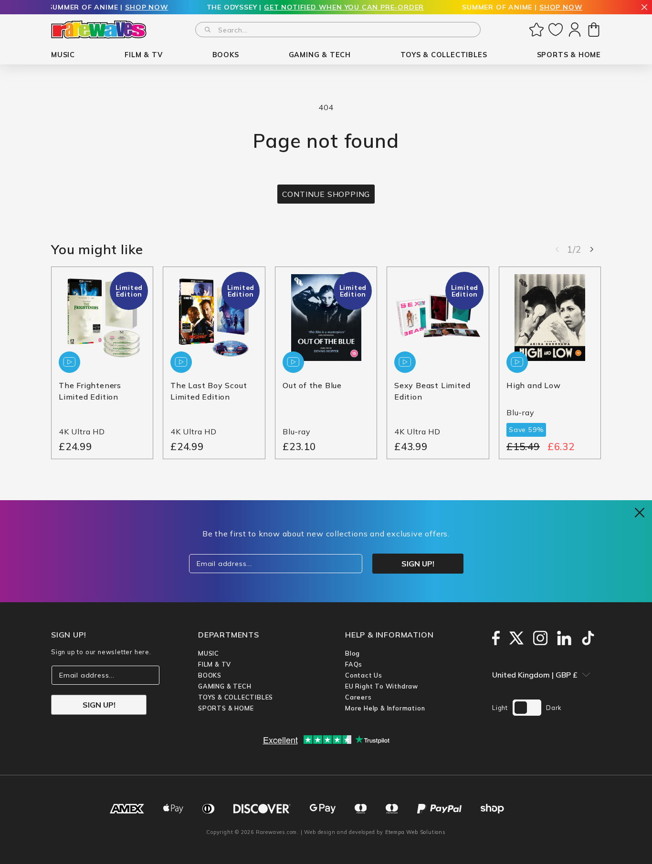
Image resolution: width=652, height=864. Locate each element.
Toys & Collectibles (235, 697)
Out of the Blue (312, 386)
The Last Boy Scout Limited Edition (208, 391)
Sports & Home (225, 708)
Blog (352, 653)
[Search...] (207, 29)
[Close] (644, 7)
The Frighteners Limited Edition (90, 391)
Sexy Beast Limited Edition (432, 391)
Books (209, 675)
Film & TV (214, 664)
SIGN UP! (99, 705)
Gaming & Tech (224, 686)
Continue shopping (326, 194)
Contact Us (363, 675)
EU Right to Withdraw (381, 686)
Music (208, 653)
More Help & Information (385, 708)
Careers (358, 697)
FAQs (353, 664)
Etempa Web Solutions (415, 832)
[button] (63, 55)
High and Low (533, 386)
